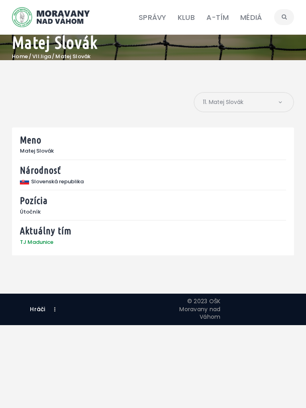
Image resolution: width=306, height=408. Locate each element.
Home (20, 56)
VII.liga (41, 56)
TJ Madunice (36, 242)
